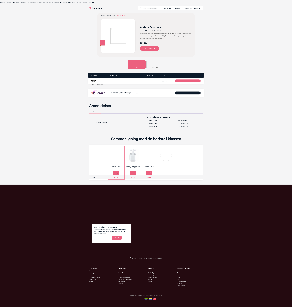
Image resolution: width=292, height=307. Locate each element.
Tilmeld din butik (152, 270)
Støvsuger (179, 275)
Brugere (95, 112)
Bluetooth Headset (110, 15)
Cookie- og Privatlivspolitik (125, 279)
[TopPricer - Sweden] (150, 298)
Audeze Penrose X (116, 166)
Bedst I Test (188, 8)
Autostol (179, 283)
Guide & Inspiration (123, 270)
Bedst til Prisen (122, 275)
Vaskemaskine (180, 270)
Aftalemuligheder (152, 275)
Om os (90, 270)
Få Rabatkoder (187, 93)
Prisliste (150, 281)
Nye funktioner (93, 279)
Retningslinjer (121, 281)
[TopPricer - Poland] (142, 298)
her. (163, 38)
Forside (103, 15)
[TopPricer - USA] (154, 298)
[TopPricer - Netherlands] (137, 298)
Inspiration (197, 8)
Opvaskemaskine (181, 281)
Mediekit (150, 279)
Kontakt (91, 275)
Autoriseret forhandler (94, 277)
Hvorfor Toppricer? (152, 273)
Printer (179, 279)
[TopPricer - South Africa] (146, 298)
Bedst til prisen (167, 8)
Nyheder (91, 281)
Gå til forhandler (149, 48)
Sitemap (120, 283)
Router (179, 277)
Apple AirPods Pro (149, 166)
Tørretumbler (180, 273)
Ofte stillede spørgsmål (124, 277)
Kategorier (177, 8)
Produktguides (181, 285)
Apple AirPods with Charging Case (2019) (133, 166)
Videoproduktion (152, 277)
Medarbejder (92, 273)
